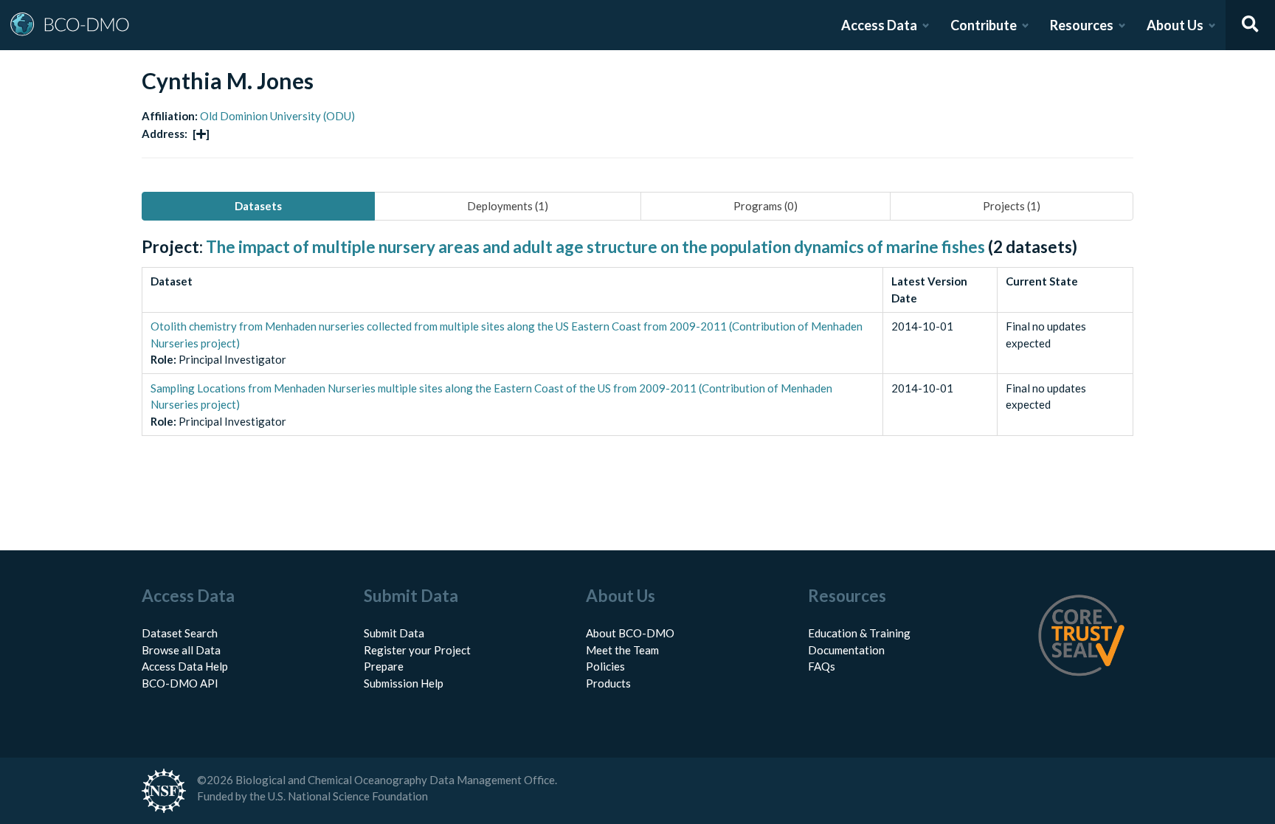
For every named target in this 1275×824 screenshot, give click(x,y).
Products (608, 683)
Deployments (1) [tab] (507, 205)
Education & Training (859, 633)
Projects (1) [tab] (1011, 205)
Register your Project (417, 650)
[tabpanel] (637, 353)
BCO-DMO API (180, 683)
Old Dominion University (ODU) (277, 115)
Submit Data (394, 633)
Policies (605, 666)
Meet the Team (622, 650)
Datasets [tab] (258, 205)
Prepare (384, 666)
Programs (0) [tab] (765, 205)
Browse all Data (181, 650)
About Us (1175, 25)
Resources (1081, 25)
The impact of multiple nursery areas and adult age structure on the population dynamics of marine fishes (595, 247)
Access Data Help (185, 666)
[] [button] (201, 133)
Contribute (983, 25)
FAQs (821, 666)
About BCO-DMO (630, 633)
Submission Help (403, 683)
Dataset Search (180, 633)
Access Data (879, 25)
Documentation (846, 650)
